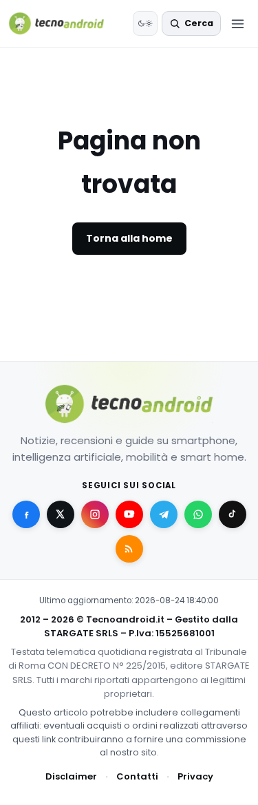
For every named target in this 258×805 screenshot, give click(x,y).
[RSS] (129, 549)
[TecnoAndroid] (65, 23)
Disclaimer (71, 776)
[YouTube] (129, 514)
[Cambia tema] (145, 23)
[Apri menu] (237, 23)
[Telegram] (164, 514)
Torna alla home (129, 238)
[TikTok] (232, 514)
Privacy (195, 776)
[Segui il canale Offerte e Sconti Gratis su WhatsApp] (198, 514)
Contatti (137, 776)
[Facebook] (26, 514)
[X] (60, 514)
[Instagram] (95, 514)
